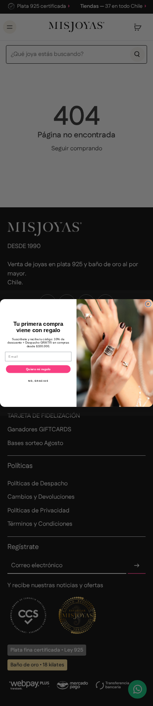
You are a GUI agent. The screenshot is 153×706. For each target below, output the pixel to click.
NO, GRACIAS (38, 380)
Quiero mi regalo (38, 369)
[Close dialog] (148, 304)
